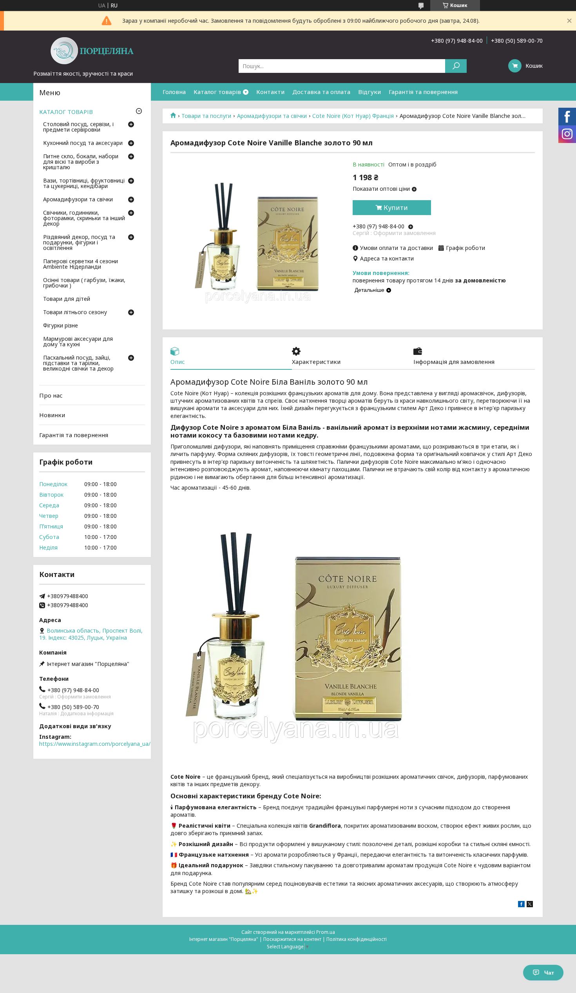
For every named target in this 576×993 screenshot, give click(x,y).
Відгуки (369, 92)
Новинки (52, 415)
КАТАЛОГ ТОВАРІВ (66, 112)
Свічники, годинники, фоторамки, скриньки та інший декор (84, 218)
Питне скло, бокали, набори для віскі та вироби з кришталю (80, 162)
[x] (530, 905)
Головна (174, 92)
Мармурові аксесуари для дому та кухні (78, 342)
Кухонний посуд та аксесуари (83, 143)
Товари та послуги (206, 115)
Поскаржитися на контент (292, 939)
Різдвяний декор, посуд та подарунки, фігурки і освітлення (79, 242)
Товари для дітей (66, 299)
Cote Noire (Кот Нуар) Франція (353, 115)
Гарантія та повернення (423, 92)
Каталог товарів (217, 92)
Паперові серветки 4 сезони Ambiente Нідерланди (80, 264)
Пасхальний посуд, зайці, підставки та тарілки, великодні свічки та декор (78, 363)
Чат (549, 972)
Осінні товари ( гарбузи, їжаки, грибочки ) (84, 283)
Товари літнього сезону (75, 312)
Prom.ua (325, 932)
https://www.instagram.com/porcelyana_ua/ (94, 743)
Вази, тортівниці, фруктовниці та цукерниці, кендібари (84, 184)
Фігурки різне (60, 326)
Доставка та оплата (321, 92)
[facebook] (521, 905)
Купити (396, 207)
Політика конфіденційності (356, 939)
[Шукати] (456, 66)
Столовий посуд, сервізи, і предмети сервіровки (78, 127)
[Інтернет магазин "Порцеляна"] (92, 50)
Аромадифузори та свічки (272, 115)
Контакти (270, 92)
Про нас (51, 395)
